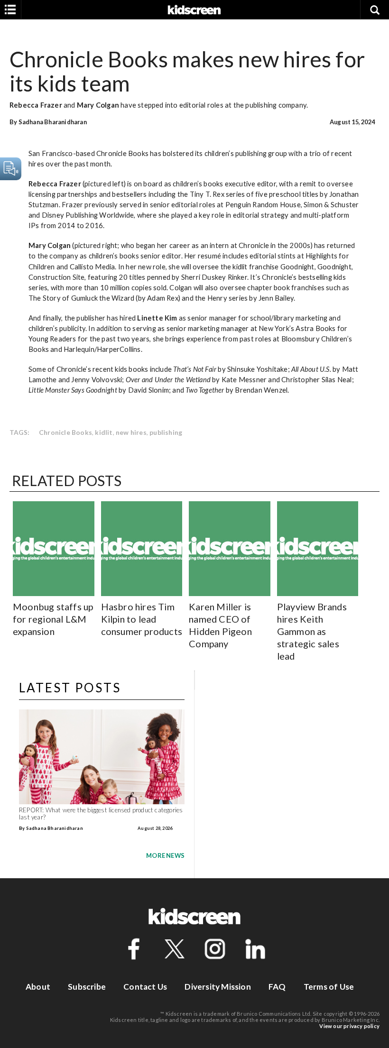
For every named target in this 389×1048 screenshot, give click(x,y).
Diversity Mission (217, 987)
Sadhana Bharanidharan (53, 122)
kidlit (103, 432)
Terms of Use (329, 987)
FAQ (277, 987)
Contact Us (145, 987)
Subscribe (87, 987)
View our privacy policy (349, 1026)
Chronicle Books (65, 432)
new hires (131, 432)
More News (165, 855)
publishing (165, 432)
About (38, 987)
